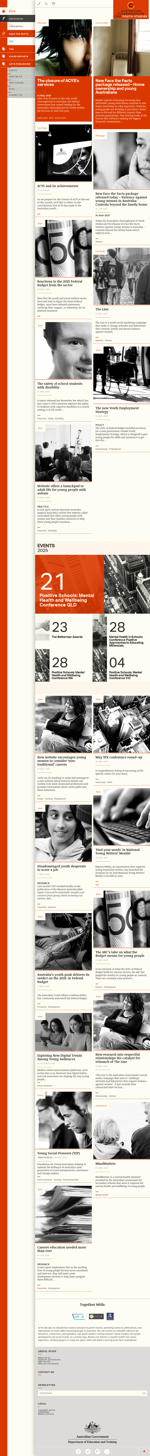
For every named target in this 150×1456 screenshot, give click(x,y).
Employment (115, 449)
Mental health (102, 1194)
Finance (99, 987)
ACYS (51, 117)
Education (41, 418)
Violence (99, 241)
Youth (109, 782)
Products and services (49, 1359)
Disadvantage (102, 449)
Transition (42, 530)
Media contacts (46, 1413)
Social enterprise (44, 1085)
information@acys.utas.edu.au (62, 5)
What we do (44, 1357)
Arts (97, 884)
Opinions (99, 340)
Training (49, 798)
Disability (59, 418)
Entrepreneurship (70, 1179)
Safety (50, 418)
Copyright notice (46, 1409)
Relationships (102, 1096)
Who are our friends (48, 1363)
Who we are (44, 1361)
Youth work (42, 117)
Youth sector (60, 117)
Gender (40, 798)
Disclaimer (43, 1411)
